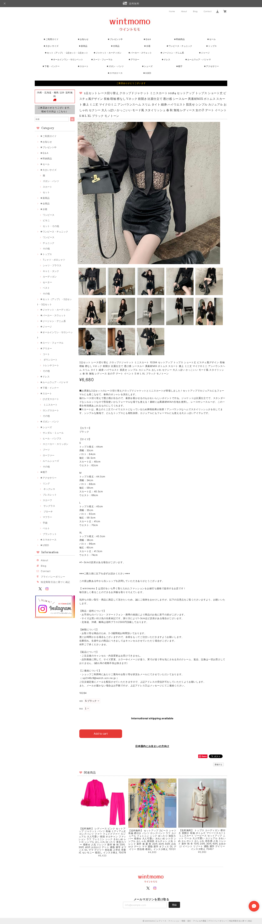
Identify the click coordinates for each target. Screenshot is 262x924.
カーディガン (50, 276)
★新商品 (83, 46)
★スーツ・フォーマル (101, 59)
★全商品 (115, 46)
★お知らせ (83, 39)
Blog (195, 11)
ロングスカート (51, 410)
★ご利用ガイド (50, 39)
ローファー (48, 455)
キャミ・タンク (51, 271)
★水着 (147, 46)
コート (46, 354)
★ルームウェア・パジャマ (198, 59)
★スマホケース (115, 73)
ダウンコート (50, 359)
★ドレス (165, 59)
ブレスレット (50, 494)
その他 (46, 248)
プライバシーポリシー (53, 576)
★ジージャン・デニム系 (172, 52)
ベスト (46, 287)
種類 (81, 701)
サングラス (49, 505)
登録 (174, 904)
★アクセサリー (211, 66)
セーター (47, 282)
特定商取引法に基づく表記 (55, 582)
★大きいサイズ (50, 46)
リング (46, 483)
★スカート (83, 66)
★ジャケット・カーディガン (107, 52)
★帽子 (179, 66)
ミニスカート (50, 404)
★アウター (133, 59)
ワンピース (48, 214)
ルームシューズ (51, 460)
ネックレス (49, 489)
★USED (147, 73)
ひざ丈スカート (51, 399)
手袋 (45, 522)
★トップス (211, 46)
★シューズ (147, 66)
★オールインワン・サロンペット (67, 59)
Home (172, 11)
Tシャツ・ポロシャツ (54, 259)
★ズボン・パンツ (115, 66)
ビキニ (46, 220)
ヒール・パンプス (52, 438)
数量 (81, 709)
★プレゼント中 (115, 39)
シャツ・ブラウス (52, 265)
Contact (208, 11)
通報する (218, 764)
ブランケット (50, 534)
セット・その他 (51, 226)
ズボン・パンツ (51, 181)
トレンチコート (51, 365)
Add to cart (101, 733)
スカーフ (47, 500)
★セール (211, 39)
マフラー (47, 517)
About (184, 11)
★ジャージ (204, 52)
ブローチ (48, 511)
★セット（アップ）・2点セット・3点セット (66, 52)
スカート (47, 186)
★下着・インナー (51, 66)
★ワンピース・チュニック (179, 46)
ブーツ (46, 449)
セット (46, 192)
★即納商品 (179, 39)
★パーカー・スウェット (140, 52)
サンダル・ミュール (53, 432)
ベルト (46, 528)
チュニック (48, 243)
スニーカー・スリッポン (55, 444)
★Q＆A (147, 39)
